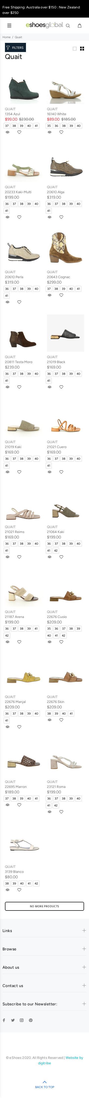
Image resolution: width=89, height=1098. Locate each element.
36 (56, 126)
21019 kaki (13, 447)
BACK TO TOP (44, 1087)
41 (36, 126)
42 (56, 550)
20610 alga (55, 192)
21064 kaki (55, 532)
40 (29, 126)
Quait (10, 109)
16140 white (56, 114)
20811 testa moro (18, 362)
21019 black (56, 362)
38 (14, 126)
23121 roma (56, 787)
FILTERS (17, 48)
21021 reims (14, 532)
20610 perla (14, 277)
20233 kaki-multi (18, 192)
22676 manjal (15, 702)
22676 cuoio (57, 617)
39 (21, 126)
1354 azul (12, 114)
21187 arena (14, 617)
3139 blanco (14, 872)
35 (49, 126)
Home (6, 37)
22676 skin (55, 702)
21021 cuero (57, 447)
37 (6, 126)
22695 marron (16, 787)
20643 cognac (58, 277)
